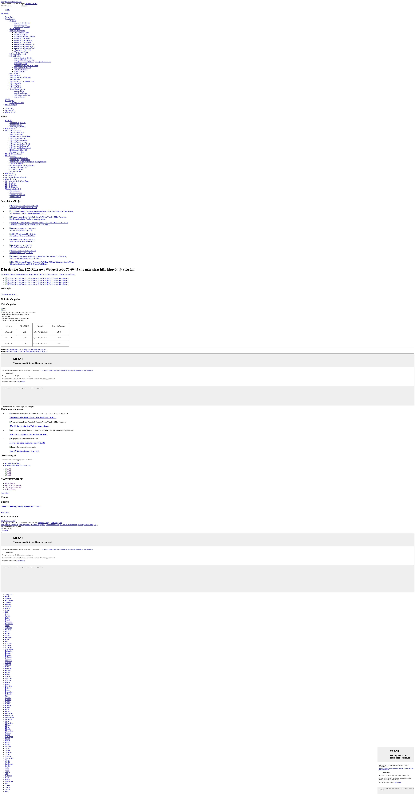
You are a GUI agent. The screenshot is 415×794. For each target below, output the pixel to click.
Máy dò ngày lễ (15, 75)
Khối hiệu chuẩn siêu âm (22, 68)
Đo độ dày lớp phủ (20, 25)
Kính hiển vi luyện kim (22, 95)
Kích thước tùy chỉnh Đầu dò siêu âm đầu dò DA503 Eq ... (30, 225)
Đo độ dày (13, 21)
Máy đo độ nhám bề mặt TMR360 (21, 253)
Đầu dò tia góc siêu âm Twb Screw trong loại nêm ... (27, 219)
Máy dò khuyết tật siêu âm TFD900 (22, 241)
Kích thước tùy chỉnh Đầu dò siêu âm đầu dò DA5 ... (33, 418)
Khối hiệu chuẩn (24, 525)
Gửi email (4, 530)
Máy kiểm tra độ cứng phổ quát (24, 48)
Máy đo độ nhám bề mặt (18, 54)
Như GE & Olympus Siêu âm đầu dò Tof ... (29, 434)
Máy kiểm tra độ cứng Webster (24, 36)
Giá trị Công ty (10, 489)
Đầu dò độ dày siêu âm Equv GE (21, 230)
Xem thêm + (5, 493)
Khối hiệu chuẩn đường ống (87, 525)
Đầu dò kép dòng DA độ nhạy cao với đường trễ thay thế (25, 349)
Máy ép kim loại (19, 97)
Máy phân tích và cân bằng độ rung (22, 81)
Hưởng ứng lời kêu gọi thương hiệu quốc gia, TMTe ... (21, 506)
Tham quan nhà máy (17, 103)
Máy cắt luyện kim (20, 93)
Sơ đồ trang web (56, 523)
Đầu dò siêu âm (15, 29)
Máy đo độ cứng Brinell (22, 38)
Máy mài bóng (19, 91)
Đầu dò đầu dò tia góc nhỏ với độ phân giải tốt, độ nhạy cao (27, 351)
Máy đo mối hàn (15, 83)
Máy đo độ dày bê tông (22, 27)
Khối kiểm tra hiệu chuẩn (9, 525)
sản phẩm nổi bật (43, 523)
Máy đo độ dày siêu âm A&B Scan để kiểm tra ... (26, 258)
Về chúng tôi (9, 101)
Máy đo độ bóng (15, 85)
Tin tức (7, 99)
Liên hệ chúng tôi (11, 105)
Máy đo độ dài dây (16, 87)
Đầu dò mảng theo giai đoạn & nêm (26, 66)
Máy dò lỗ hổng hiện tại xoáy (24, 60)
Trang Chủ (9, 17)
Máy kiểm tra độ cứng (17, 31)
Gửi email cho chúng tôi (9, 294)
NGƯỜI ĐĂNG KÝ (8, 521)
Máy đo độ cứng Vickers (22, 42)
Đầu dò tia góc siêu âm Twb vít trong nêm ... (29, 426)
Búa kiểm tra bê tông (21, 52)
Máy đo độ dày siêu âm (22, 23)
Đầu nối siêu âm (19, 71)
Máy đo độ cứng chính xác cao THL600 (23, 208)
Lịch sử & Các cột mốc (13, 485)
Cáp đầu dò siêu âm (20, 70)
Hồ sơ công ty (10, 483)
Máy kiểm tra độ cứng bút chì (24, 44)
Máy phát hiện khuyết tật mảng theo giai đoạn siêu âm (32, 62)
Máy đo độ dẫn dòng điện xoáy (20, 77)
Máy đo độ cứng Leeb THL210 (20, 247)
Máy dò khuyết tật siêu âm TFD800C (22, 236)
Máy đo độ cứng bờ (20, 34)
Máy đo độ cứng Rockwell (23, 40)
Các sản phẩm (10, 19)
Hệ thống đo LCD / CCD (22, 50)
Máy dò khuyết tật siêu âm (23, 58)
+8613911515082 (31, 4)
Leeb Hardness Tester (21, 33)
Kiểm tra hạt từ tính (20, 64)
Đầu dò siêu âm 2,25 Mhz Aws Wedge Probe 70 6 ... (27, 213)
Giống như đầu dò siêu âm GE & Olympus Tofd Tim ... (28, 264)
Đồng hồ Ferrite (15, 79)
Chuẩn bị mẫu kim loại (17, 89)
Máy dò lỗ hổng (15, 56)
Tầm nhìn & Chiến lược (13, 487)
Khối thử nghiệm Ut (38, 525)
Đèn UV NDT (15, 73)
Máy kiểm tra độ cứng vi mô (23, 46)
